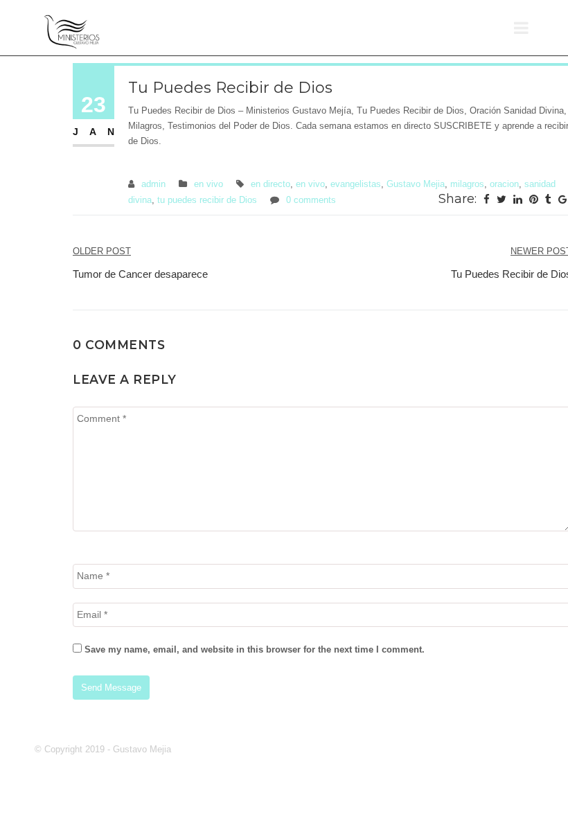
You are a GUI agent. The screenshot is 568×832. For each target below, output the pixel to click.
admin (153, 184)
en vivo (208, 184)
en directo (270, 184)
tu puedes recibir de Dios (207, 200)
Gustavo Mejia (416, 184)
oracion (504, 184)
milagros (467, 184)
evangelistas (355, 184)
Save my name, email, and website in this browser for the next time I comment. (255, 649)
